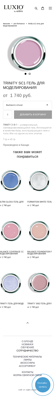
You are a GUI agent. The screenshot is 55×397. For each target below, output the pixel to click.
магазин (6, 24)
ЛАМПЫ (27, 359)
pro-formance (19, 24)
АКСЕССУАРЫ (27, 362)
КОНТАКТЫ (27, 372)
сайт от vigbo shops (27, 390)
